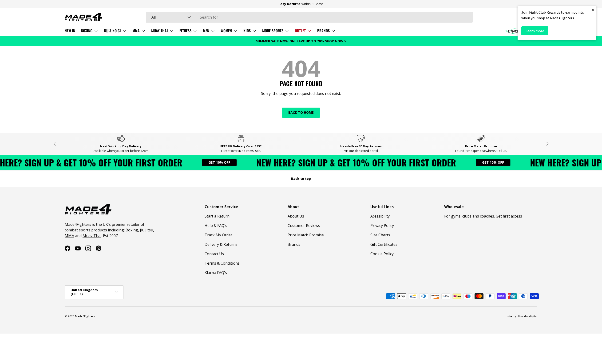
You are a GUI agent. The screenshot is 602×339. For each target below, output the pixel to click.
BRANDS (323, 30)
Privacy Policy (382, 225)
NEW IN (70, 30)
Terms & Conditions (222, 263)
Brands (294, 244)
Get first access (509, 216)
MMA (136, 30)
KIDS (247, 30)
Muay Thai (92, 235)
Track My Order (218, 235)
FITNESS (185, 30)
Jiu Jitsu (146, 230)
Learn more (535, 30)
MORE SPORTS (272, 30)
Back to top (301, 178)
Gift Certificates (383, 244)
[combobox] (309, 17)
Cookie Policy (382, 253)
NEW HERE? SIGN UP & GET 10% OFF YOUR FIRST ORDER (349, 162)
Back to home (301, 112)
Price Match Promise (306, 235)
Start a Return (217, 216)
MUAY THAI (159, 30)
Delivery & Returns (221, 244)
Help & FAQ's (216, 225)
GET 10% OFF (213, 162)
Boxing (132, 230)
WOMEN (226, 30)
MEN (206, 30)
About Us (296, 216)
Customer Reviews (304, 225)
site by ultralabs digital (522, 316)
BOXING (86, 30)
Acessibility (380, 216)
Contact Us (214, 253)
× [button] (593, 10)
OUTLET (300, 30)
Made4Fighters (85, 316)
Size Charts (380, 235)
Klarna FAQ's (216, 272)
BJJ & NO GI (112, 30)
